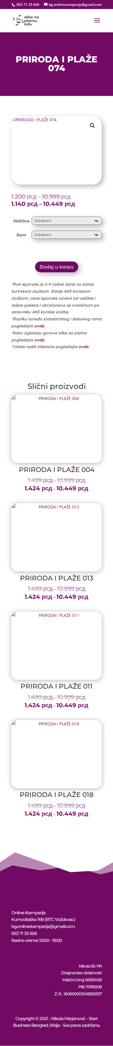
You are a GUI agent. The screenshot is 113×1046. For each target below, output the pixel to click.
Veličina (21, 221)
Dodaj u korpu (57, 267)
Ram (21, 235)
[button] (92, 125)
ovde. (39, 326)
